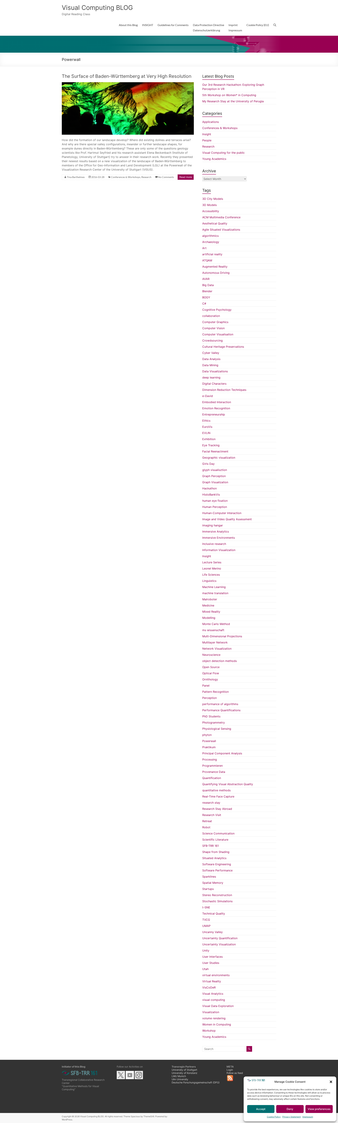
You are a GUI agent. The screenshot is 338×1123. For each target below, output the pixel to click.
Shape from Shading (215, 852)
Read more (185, 177)
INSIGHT (147, 25)
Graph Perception (214, 476)
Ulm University (180, 1079)
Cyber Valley (210, 353)
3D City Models (212, 199)
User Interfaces (212, 956)
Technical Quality (213, 913)
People (206, 140)
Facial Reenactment (215, 451)
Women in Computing (216, 1024)
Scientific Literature (215, 839)
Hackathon (209, 488)
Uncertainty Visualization (219, 944)
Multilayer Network (215, 642)
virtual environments (216, 975)
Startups (208, 889)
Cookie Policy (274, 1116)
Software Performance (217, 870)
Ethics (206, 420)
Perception (209, 698)
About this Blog (128, 25)
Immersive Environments (218, 537)
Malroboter (209, 599)
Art (204, 248)
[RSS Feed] (230, 1080)
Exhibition (208, 439)
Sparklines (209, 876)
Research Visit (211, 815)
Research (146, 177)
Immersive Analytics (215, 531)
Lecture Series (211, 562)
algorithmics (210, 235)
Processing (209, 759)
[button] (331, 1082)
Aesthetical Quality (214, 223)
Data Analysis (211, 359)
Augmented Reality (214, 266)
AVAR (205, 279)
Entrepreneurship (213, 414)
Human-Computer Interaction (221, 513)
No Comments (166, 177)
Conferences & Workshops (125, 177)
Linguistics (209, 581)
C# (204, 303)
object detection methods (219, 661)
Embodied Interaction (216, 402)
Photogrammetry (213, 722)
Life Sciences (211, 574)
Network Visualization (216, 648)
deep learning (211, 377)
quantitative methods (216, 790)
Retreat (207, 821)
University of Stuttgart (184, 1069)
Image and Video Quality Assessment (227, 519)
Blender (207, 291)
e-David (207, 396)
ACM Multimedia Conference (221, 217)
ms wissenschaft (213, 630)
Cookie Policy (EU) (257, 25)
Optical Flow (210, 673)
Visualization (210, 1012)
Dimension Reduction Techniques (224, 390)
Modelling (208, 618)
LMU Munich (179, 1076)
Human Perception (214, 507)
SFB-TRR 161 (210, 845)
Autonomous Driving (216, 272)
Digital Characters (214, 383)
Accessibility (210, 211)
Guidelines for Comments (173, 25)
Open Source (211, 667)
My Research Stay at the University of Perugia (233, 101)
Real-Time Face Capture (218, 796)
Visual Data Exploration (218, 1006)
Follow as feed (235, 1072)
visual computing (213, 1000)
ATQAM (207, 260)
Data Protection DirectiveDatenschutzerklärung (208, 27)
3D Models (209, 205)
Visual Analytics (212, 993)
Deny (290, 1109)
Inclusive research (214, 544)
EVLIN (206, 433)
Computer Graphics (215, 322)
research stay (211, 802)
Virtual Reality (211, 981)
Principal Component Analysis (222, 753)
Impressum (307, 1116)
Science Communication (218, 833)
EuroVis (207, 426)
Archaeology (210, 242)
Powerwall (209, 741)
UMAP (206, 926)
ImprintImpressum (235, 27)
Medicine (208, 605)
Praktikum (209, 747)
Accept (260, 1109)
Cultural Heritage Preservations (223, 346)
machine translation (215, 593)
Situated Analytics (214, 858)
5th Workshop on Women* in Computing (229, 95)
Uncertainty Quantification (219, 938)
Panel (205, 685)
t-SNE (206, 907)
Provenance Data (213, 772)
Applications (210, 122)
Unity (205, 950)
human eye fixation (215, 500)
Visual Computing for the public (223, 152)
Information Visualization (218, 550)
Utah (205, 969)
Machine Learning (214, 587)
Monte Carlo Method (216, 624)
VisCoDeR (209, 987)
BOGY (206, 297)
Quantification (211, 778)
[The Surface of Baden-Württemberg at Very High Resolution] (128, 84)
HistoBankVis (211, 494)
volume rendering (214, 1018)
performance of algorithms (220, 704)
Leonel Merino (211, 568)
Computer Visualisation (217, 334)
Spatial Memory (212, 882)
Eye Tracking (211, 445)
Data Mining (210, 365)
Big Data (208, 285)
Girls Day (208, 463)
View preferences (319, 1109)
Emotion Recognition (216, 408)
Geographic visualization (218, 457)
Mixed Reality (211, 611)
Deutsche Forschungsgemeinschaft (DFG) (196, 1082)
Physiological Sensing (216, 728)
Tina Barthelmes (76, 177)
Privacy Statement (291, 1116)
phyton (207, 735)
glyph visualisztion (214, 470)
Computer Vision (213, 328)
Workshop (209, 1030)
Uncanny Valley (212, 932)
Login (230, 1069)
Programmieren (212, 765)
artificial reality (212, 254)
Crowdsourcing (212, 340)
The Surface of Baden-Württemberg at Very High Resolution (126, 76)
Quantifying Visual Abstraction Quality (227, 784)
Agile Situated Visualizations (221, 229)
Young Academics (214, 159)
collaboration (211, 316)
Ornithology (210, 679)
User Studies (210, 963)
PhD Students (211, 716)
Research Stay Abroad (217, 809)
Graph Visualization (215, 482)
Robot (206, 827)
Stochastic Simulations (217, 901)
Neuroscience (211, 654)
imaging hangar (212, 525)
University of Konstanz (184, 1072)
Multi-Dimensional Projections (222, 636)
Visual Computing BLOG (97, 7)
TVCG (206, 919)
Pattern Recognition (215, 691)
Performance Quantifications (221, 710)
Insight (206, 134)
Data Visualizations (215, 371)
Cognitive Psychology (216, 309)
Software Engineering (216, 864)
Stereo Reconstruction (217, 895)
